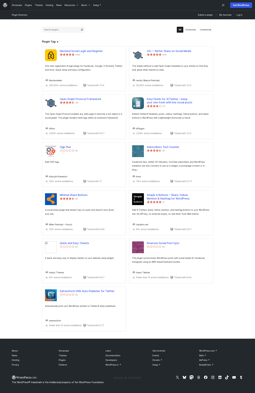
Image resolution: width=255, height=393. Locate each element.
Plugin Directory (19, 15)
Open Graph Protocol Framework (80, 99)
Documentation (113, 355)
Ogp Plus (65, 147)
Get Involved (158, 350)
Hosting (15, 360)
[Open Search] (223, 5)
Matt (202, 355)
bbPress (204, 360)
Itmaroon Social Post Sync (163, 243)
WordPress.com (208, 350)
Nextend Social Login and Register (81, 51)
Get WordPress (241, 5)
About (15, 350)
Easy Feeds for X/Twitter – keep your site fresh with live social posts (169, 100)
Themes (63, 355)
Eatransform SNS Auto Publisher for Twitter (87, 291)
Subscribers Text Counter (163, 147)
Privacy (15, 364)
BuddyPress (206, 364)
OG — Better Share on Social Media (169, 51)
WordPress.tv (113, 364)
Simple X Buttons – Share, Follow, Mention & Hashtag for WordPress (168, 196)
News (14, 355)
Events (155, 355)
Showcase (64, 350)
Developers (111, 360)
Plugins (62, 360)
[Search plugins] (82, 30)
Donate (157, 360)
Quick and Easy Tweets (74, 243)
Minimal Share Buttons (74, 194)
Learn (108, 350)
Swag (156, 364)
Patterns (63, 364)
